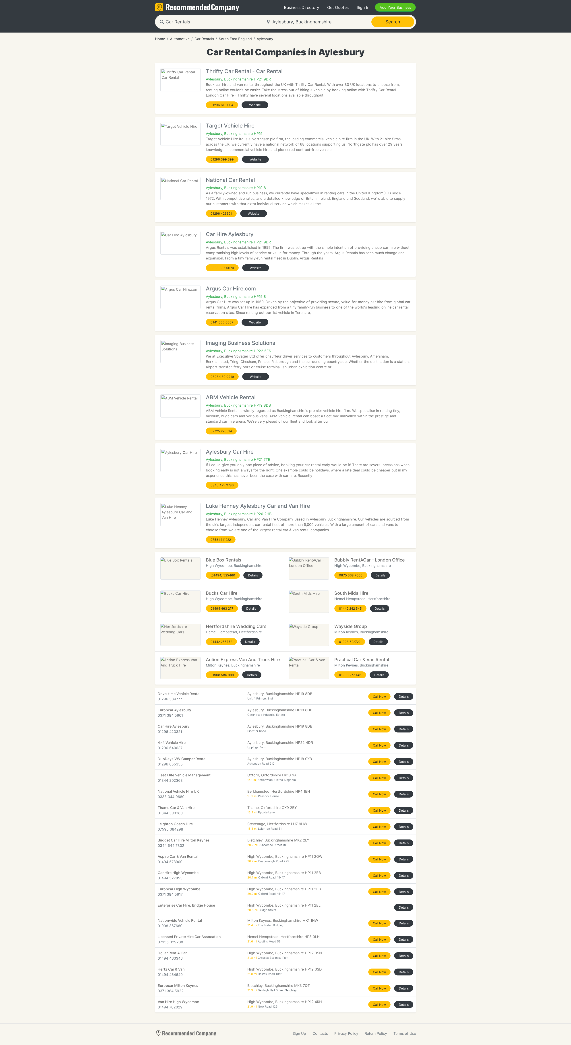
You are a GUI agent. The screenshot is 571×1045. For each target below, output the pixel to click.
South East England (235, 39)
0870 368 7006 (350, 575)
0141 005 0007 (222, 322)
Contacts (320, 1033)
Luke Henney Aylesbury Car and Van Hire (258, 506)
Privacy (346, 1033)
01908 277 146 (350, 675)
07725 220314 (221, 431)
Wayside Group (350, 626)
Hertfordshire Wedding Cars (236, 626)
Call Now (379, 696)
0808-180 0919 (222, 377)
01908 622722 (349, 642)
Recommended (202, 6)
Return (376, 1033)
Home (160, 39)
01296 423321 (221, 213)
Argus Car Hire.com (231, 288)
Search (392, 22)
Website (255, 105)
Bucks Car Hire (222, 593)
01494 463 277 (222, 608)
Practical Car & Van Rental (361, 659)
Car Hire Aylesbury (230, 234)
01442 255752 (221, 642)
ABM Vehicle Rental (231, 397)
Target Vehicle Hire (230, 125)
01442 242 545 (350, 608)
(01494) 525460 (223, 575)
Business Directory (301, 7)
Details (253, 575)
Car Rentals (204, 39)
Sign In (363, 7)
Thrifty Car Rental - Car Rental (244, 71)
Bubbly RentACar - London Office (369, 560)
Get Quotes (338, 7)
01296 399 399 (222, 159)
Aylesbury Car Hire (230, 451)
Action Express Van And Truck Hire (243, 659)
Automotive (180, 39)
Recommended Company (189, 1033)
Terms (404, 1033)
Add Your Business (395, 7)
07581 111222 (221, 539)
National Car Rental (230, 180)
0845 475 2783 (222, 485)
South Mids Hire (351, 593)
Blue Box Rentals (223, 560)
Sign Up (299, 1033)
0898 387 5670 (222, 268)
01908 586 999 (222, 675)
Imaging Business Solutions (240, 343)
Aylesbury (265, 39)
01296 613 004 (222, 105)
